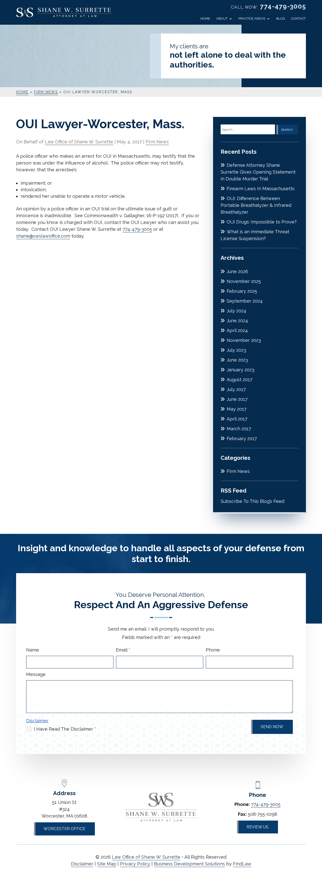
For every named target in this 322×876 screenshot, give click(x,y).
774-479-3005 (283, 6)
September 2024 (245, 301)
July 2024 (236, 310)
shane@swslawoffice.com (43, 236)
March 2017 (239, 428)
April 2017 (237, 418)
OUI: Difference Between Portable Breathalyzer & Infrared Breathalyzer (256, 205)
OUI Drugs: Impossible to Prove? (262, 221)
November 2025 (244, 281)
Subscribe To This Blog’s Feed (252, 501)
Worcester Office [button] (64, 828)
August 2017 (239, 379)
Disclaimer (37, 720)
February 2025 (242, 291)
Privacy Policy (135, 863)
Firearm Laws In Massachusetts (261, 188)
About (221, 18)
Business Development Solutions (189, 863)
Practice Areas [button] (251, 18)
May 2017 (237, 409)
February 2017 (242, 438)
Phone (213, 650)
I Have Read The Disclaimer (65, 729)
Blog (280, 18)
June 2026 (237, 271)
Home (205, 18)
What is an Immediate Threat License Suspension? (255, 235)
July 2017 (236, 389)
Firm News (157, 141)
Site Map (106, 863)
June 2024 (237, 320)
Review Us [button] (257, 827)
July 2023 (236, 350)
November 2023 (244, 340)
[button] (317, 839)
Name (32, 650)
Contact (298, 18)
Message (36, 674)
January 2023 (240, 369)
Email (123, 650)
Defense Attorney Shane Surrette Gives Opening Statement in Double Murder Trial (258, 172)
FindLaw (242, 863)
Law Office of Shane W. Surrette (79, 141)
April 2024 (237, 330)
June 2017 (237, 399)
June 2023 (237, 360)
